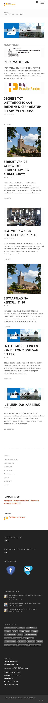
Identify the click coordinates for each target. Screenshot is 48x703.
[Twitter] (42, 700)
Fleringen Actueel (28, 638)
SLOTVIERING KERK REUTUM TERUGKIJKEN (20, 233)
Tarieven (6, 478)
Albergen (35, 631)
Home (16, 14)
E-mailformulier (14, 672)
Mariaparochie (22, 645)
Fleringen (8, 638)
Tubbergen (31, 641)
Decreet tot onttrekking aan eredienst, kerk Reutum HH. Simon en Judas (23, 104)
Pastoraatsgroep (9, 463)
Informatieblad (16, 62)
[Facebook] (39, 700)
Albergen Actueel (10, 627)
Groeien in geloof (10, 634)
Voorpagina (21, 627)
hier (7, 541)
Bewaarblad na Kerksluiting (16, 300)
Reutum (6, 12)
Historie (6, 485)
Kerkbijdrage (7, 481)
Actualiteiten (17, 638)
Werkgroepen (8, 467)
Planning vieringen (9, 474)
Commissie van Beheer (11, 459)
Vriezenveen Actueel (31, 634)
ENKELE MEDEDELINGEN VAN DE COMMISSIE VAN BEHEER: (21, 350)
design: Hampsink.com (30, 698)
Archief (20, 634)
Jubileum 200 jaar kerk (22, 404)
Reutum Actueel (9, 114)
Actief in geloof (31, 627)
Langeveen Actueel (35, 645)
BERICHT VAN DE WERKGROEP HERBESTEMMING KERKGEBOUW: (16, 168)
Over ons (6, 456)
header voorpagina (11, 645)
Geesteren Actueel (10, 641)
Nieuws (15, 631)
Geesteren (21, 641)
